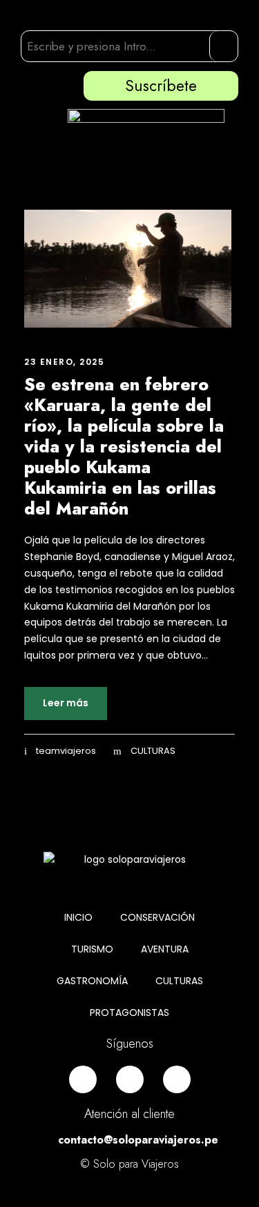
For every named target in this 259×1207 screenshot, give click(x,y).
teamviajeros (66, 750)
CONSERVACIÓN (157, 917)
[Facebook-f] (83, 1079)
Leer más (65, 703)
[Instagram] (130, 1079)
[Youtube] (177, 1079)
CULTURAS (153, 750)
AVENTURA (165, 949)
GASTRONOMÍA (92, 981)
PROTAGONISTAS (129, 1012)
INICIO (78, 917)
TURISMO (92, 949)
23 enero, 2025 (64, 362)
